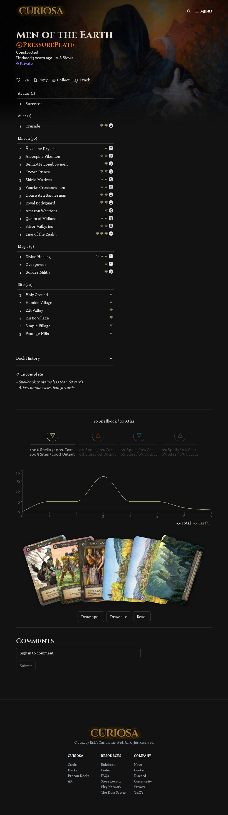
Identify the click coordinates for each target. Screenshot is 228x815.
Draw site (118, 616)
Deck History (28, 358)
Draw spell (91, 616)
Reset (142, 616)
